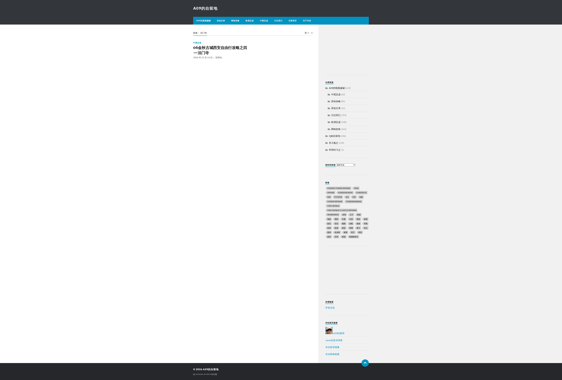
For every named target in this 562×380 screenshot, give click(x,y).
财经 (329, 237)
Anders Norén (203, 374)
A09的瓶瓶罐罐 (203, 20)
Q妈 (361, 197)
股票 (345, 232)
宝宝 (336, 223)
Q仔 (354, 197)
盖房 (329, 232)
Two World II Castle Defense (342, 210)
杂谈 (329, 228)
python (338, 197)
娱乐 (329, 223)
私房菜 (337, 232)
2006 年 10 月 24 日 (203, 57)
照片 (358, 228)
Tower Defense (334, 201)
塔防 (336, 219)
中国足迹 (264, 20)
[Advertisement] (343, 50)
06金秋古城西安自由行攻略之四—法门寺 (220, 50)
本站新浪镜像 (332, 347)
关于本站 (307, 20)
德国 (344, 223)
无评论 (218, 57)
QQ (347, 197)
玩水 (365, 228)
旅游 (358, 223)
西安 (360, 232)
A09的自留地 (205, 8)
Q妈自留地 (334, 135)
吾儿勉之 (333, 142)
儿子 (351, 215)
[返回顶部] (365, 363)
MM (329, 197)
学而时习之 (335, 149)
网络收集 (235, 20)
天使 (351, 219)
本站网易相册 (332, 354)
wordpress (333, 215)
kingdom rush (345, 193)
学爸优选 (330, 307)
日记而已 (278, 20)
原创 (359, 215)
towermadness (353, 201)
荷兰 (353, 232)
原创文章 (221, 20)
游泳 (344, 228)
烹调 (351, 228)
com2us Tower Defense (338, 188)
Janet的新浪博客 (334, 340)
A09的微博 (338, 333)
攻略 (351, 223)
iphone (330, 193)
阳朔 (344, 237)
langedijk (361, 193)
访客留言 (293, 20)
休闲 (344, 215)
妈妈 (365, 219)
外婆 (344, 219)
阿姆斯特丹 (353, 237)
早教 (365, 223)
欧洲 (336, 228)
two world (333, 206)
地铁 (329, 219)
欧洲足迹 (250, 20)
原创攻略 (336, 101)
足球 (336, 237)
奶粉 (358, 219)
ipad (356, 188)
